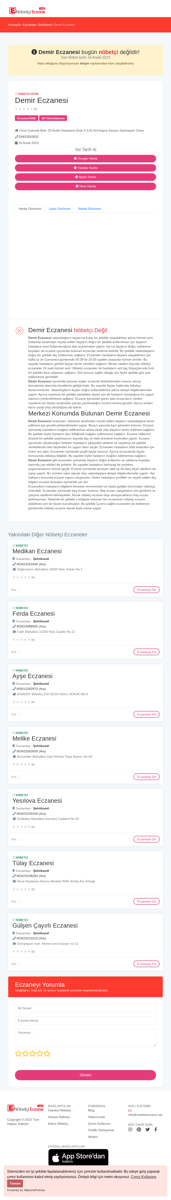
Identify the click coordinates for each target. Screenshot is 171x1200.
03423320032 (29, 136)
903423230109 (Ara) (31, 813)
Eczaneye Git (146, 589)
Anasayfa (14, 24)
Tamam (15, 1183)
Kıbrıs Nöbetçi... (59, 1123)
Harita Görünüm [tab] (30, 208)
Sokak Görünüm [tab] (89, 208)
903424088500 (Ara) (31, 626)
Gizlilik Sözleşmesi (101, 1130)
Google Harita (87, 158)
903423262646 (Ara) (31, 564)
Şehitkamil (45, 24)
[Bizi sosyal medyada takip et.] (131, 1129)
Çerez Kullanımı (143, 1177)
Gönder (86, 1075)
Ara (13, 589)
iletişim (85, 63)
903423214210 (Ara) (31, 938)
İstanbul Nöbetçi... (60, 1110)
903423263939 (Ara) (31, 751)
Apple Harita (87, 177)
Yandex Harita (87, 168)
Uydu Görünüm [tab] (60, 208)
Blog (91, 1110)
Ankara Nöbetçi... (60, 1117)
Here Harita (87, 186)
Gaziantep (29, 24)
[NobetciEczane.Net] (27, 10)
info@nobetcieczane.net (145, 1114)
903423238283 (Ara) (31, 876)
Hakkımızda (96, 1117)
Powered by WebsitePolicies (26, 1190)
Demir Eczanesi (64, 24)
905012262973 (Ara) (31, 689)
